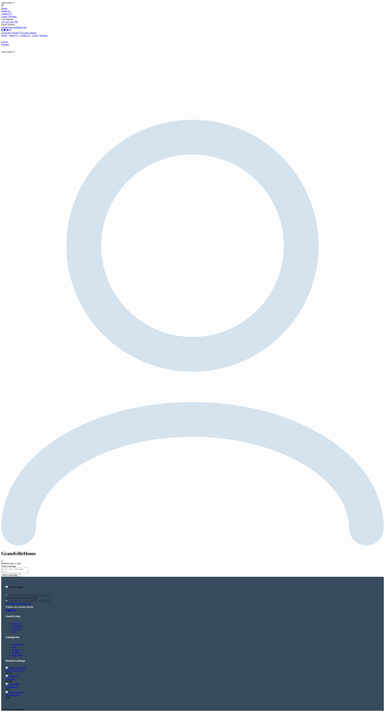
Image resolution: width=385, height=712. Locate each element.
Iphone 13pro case (14, 670)
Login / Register (9, 16)
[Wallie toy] (12, 676)
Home (4, 8)
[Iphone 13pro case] (16, 668)
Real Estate (17, 655)
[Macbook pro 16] (15, 692)
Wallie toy (10, 678)
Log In (4, 41)
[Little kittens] (13, 684)
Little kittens (11, 687)
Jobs (14, 647)
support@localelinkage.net (13, 27)
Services (16, 652)
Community (17, 644)
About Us (6, 11)
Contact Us (6, 13)
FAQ (14, 631)
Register (5, 44)
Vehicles (16, 649)
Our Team (16, 629)
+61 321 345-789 (9, 22)
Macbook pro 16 (14, 695)
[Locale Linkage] (10, 32)
